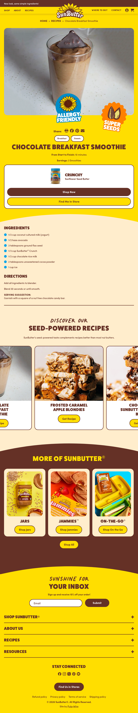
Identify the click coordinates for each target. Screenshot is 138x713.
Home (43, 20)
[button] (7, 10)
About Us (13, 628)
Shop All (69, 544)
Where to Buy (99, 10)
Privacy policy (57, 696)
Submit (97, 603)
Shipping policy (97, 696)
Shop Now (69, 192)
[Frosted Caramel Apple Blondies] (69, 388)
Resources (15, 651)
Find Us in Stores (69, 687)
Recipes (56, 20)
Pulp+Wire (73, 706)
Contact (116, 10)
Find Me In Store (69, 201)
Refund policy (39, 696)
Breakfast (61, 138)
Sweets (77, 138)
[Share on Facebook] (72, 131)
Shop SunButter (22, 616)
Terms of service (77, 696)
